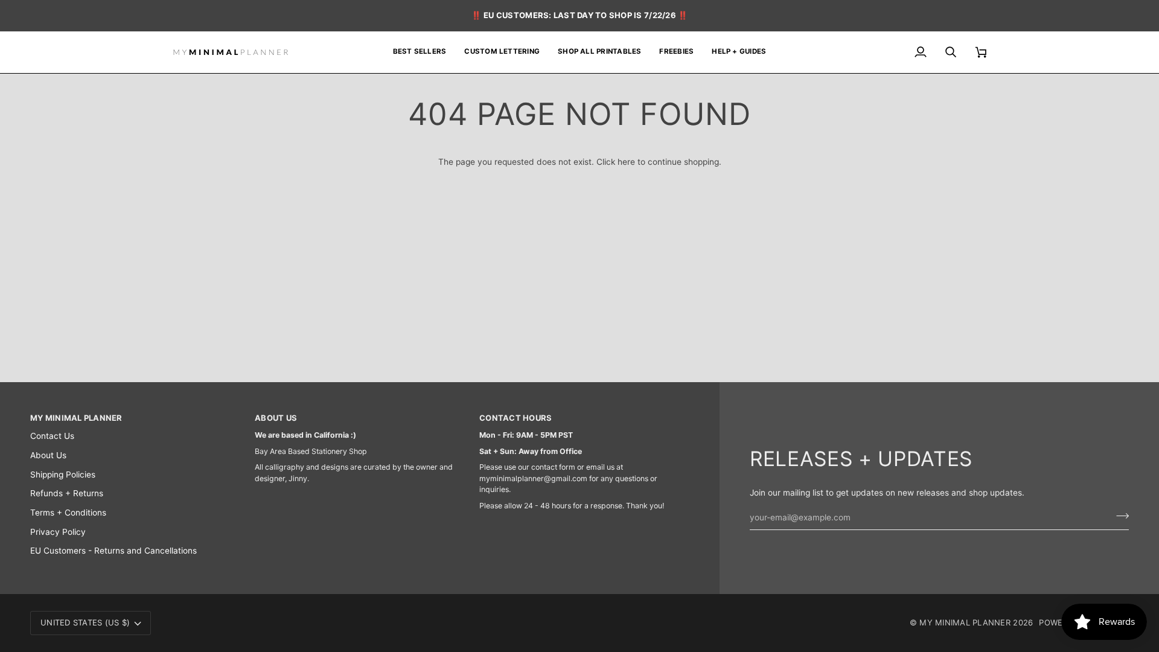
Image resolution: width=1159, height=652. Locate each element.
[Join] (1119, 516)
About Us (48, 455)
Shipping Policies (62, 474)
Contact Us (52, 436)
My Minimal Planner (965, 622)
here (626, 162)
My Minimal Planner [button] (76, 418)
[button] (599, 52)
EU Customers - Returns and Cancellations (113, 550)
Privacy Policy (58, 532)
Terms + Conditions (68, 512)
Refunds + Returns (66, 493)
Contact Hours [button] (515, 418)
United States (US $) (85, 622)
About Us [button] (276, 418)
